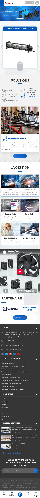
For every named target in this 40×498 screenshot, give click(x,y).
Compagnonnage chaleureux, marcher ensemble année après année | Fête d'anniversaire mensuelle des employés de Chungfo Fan (25, 437)
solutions (4, 404)
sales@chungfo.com (16, 349)
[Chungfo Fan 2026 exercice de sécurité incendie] (6, 446)
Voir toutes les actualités (10, 453)
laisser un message (20, 494)
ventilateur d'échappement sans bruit (13, 366)
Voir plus (6, 154)
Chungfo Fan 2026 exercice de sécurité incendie (22, 445)
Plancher (5, 487)
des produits (5, 402)
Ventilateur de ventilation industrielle (12, 389)
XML (10, 487)
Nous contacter (6, 416)
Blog (2, 419)
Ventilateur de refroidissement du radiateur (15, 380)
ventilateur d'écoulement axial (10, 377)
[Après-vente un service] (29, 234)
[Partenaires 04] (29, 309)
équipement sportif (17, 138)
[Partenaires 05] (11, 309)
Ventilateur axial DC (7, 386)
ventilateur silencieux (8, 363)
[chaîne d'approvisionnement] (10, 186)
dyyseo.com (18, 485)
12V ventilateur (6, 374)
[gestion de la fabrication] (10, 210)
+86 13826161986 (12, 341)
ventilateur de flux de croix (20, 28)
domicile (4, 399)
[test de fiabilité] (10, 234)
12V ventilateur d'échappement (11, 369)
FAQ (2, 410)
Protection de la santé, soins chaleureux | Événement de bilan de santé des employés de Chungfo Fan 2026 (24, 429)
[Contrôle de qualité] (29, 210)
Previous (2, 47)
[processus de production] (29, 186)
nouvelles (4, 413)
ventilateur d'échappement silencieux (13, 383)
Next (38, 47)
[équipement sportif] (20, 120)
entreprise (4, 407)
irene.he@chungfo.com (17, 345)
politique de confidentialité (22, 487)
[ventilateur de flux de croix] (20, 45)
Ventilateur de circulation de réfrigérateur (14, 372)
